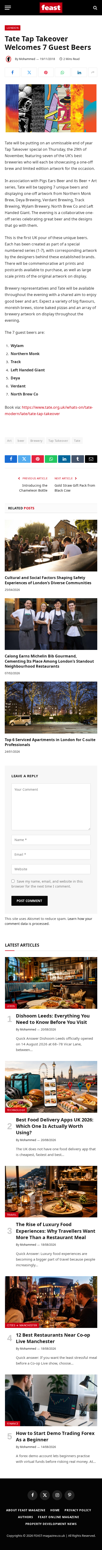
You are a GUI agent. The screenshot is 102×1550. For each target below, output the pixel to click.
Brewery (36, 440)
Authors (25, 1517)
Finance (12, 1423)
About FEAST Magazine (26, 1510)
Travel (12, 1214)
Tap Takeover (58, 440)
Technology (16, 1110)
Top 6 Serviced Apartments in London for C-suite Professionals (50, 742)
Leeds (11, 1006)
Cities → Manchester (22, 1325)
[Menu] (8, 7)
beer (21, 440)
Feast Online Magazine (58, 1517)
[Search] (94, 7)
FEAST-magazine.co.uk (49, 1535)
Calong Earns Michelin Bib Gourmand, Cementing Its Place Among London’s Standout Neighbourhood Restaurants (49, 661)
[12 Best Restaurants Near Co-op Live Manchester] (51, 1302)
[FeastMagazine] (51, 7)
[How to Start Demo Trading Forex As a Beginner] (51, 1400)
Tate (77, 440)
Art (9, 440)
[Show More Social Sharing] (92, 72)
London (13, 28)
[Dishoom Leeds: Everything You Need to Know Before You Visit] (51, 983)
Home (55, 1510)
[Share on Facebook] (12, 72)
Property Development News (51, 1524)
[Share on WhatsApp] (62, 72)
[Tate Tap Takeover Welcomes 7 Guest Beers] (51, 108)
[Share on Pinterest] (46, 72)
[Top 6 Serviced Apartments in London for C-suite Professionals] (51, 707)
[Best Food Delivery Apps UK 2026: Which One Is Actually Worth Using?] (51, 1087)
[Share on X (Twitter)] (29, 72)
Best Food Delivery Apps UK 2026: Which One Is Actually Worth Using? (54, 1126)
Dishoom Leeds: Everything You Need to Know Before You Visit (53, 1019)
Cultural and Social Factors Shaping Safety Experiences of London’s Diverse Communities (48, 580)
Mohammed (27, 59)
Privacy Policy (78, 1510)
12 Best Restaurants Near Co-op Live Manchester (53, 1338)
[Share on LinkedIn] (79, 72)
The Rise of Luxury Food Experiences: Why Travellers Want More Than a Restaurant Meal (55, 1230)
